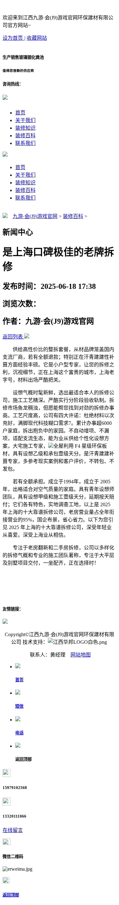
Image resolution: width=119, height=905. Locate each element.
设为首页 (13, 38)
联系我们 (25, 143)
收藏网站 (37, 38)
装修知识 (25, 128)
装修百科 (25, 135)
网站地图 (80, 654)
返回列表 (13, 336)
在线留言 (13, 830)
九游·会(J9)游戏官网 (35, 216)
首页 (20, 112)
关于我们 (25, 120)
